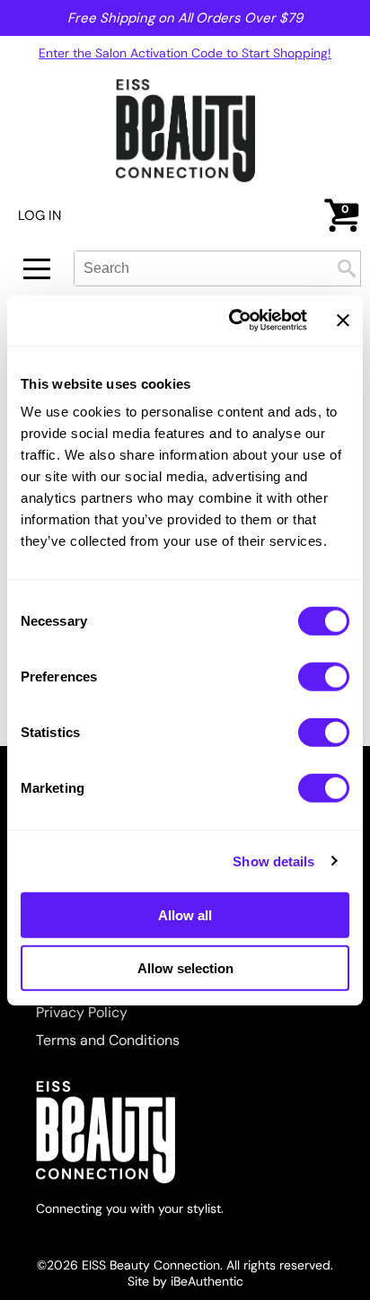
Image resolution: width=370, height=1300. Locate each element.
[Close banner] (343, 320)
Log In (39, 215)
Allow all (185, 915)
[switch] (323, 677)
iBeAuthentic (207, 1281)
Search (347, 268)
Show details (273, 860)
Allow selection (185, 967)
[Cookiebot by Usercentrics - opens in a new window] (232, 320)
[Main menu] (37, 269)
